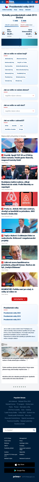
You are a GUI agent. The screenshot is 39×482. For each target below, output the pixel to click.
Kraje (15, 9)
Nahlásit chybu (8, 458)
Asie (21, 125)
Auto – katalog (26, 410)
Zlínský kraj (18, 81)
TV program (20, 404)
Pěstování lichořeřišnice (12, 418)
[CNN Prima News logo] (10, 1)
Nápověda (22, 452)
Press (21, 440)
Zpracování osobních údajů (25, 448)
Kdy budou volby (25, 407)
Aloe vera (28, 415)
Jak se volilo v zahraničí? (14, 121)
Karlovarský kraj (9, 62)
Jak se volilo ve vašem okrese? (16, 90)
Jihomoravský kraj (21, 58)
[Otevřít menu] (2, 2)
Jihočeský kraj (9, 58)
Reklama (6, 443)
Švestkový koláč (19, 424)
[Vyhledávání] (28, 2)
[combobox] (18, 96)
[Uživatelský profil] (32, 2)
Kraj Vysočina (8, 66)
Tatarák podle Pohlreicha (16, 415)
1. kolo (15, 21)
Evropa (21, 129)
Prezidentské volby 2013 (12, 319)
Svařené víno (31, 412)
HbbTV (6, 445)
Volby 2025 (21, 412)
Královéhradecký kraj (22, 66)
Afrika (6, 125)
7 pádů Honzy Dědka (10, 412)
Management (23, 438)
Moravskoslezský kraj (22, 69)
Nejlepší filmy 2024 (24, 401)
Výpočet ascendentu (27, 418)
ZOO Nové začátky (14, 410)
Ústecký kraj (8, 81)
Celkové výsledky (7, 9)
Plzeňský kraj (8, 77)
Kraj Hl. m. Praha (22, 62)
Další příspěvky (18, 299)
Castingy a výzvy (24, 443)
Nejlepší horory (10, 404)
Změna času (29, 404)
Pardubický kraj (21, 73)
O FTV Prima (7, 438)
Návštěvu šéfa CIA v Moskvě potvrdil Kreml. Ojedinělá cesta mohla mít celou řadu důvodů (18, 377)
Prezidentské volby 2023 (12, 313)
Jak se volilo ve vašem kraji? (15, 54)
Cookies (6, 452)
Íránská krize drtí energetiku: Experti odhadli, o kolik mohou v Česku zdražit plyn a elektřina (18, 359)
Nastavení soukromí (25, 458)
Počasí (16, 407)
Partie (11, 407)
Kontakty (22, 445)
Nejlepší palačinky (26, 421)
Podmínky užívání (9, 448)
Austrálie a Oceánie (10, 129)
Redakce (22, 454)
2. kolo (23, 21)
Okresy (21, 9)
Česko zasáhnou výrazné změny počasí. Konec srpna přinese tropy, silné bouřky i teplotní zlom (18, 368)
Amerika (14, 125)
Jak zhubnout (13, 401)
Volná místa (7, 440)
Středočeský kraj (20, 77)
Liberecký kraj (9, 69)
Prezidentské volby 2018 (12, 316)
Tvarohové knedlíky (13, 421)
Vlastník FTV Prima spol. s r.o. (10, 455)
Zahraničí (28, 9)
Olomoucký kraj (9, 73)
